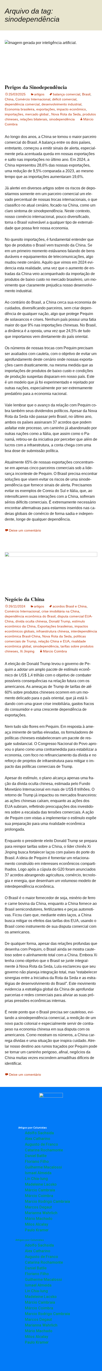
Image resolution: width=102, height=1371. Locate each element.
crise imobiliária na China (60, 611)
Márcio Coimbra (55, 651)
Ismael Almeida (38, 1173)
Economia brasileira (19, 109)
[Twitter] (51, 1359)
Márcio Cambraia (40, 1190)
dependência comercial (22, 104)
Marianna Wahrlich (41, 1213)
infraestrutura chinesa (52, 631)
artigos (39, 94)
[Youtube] (64, 1359)
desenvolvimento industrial (61, 104)
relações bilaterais (33, 119)
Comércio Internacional (32, 99)
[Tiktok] (77, 1359)
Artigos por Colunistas (32, 1127)
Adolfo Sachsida (39, 1133)
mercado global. (37, 114)
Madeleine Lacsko (41, 1184)
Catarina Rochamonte (44, 1150)
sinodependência (62, 119)
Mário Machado (38, 1218)
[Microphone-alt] (25, 1359)
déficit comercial (64, 99)
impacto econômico (71, 109)
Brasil (86, 94)
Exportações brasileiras (55, 626)
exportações (45, 109)
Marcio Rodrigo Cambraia (47, 1201)
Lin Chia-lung (36, 1178)
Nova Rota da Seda (66, 114)
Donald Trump (59, 621)
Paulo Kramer (37, 1230)
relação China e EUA (54, 641)
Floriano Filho (37, 1161)
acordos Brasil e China (70, 606)
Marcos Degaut (38, 1207)
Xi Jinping (27, 651)
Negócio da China (24, 599)
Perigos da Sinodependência (36, 87)
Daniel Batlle (35, 1156)
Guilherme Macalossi (43, 1167)
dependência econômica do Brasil (30, 616)
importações (14, 114)
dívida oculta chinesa (31, 621)
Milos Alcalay (36, 1224)
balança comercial (66, 94)
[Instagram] (38, 1359)
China (9, 99)
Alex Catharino (37, 1138)
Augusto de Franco (41, 1144)
